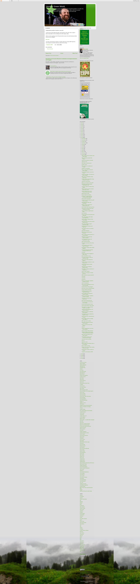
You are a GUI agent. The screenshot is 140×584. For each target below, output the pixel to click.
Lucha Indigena (82, 417)
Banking (81, 501)
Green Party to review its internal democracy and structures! (60, 71)
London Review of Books (84, 530)
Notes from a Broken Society (85, 423)
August (83, 144)
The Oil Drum (82, 474)
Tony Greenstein (83, 481)
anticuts (81, 368)
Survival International (83, 466)
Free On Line (82, 385)
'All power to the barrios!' (86, 181)
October (83, 141)
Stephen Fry (82, 548)
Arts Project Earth (83, 371)
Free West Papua (83, 387)
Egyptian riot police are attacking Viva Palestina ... (87, 312)
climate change (82, 508)
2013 (82, 133)
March (83, 151)
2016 (82, 128)
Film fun (83, 340)
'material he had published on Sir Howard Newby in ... (87, 310)
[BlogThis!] (58, 44)
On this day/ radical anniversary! (85, 426)
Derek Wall (86, 49)
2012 (82, 134)
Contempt (83, 252)
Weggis (81, 489)
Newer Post (48, 53)
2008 (82, 355)
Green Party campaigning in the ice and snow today (88, 285)
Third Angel (82, 478)
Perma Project (82, 434)
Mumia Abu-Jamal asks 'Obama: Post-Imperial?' (87, 323)
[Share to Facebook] (60, 44)
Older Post (74, 53)
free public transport (83, 518)
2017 (82, 127)
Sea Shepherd (82, 544)
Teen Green (82, 469)
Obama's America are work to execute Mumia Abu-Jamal (87, 191)
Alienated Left (82, 366)
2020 (82, 124)
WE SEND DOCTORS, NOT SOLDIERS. (86, 203)
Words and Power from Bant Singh (86, 491)
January (83, 154)
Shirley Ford (82, 456)
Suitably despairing (83, 465)
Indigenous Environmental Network (86, 405)
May (83, 148)
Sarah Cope (82, 453)
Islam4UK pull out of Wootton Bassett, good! (87, 267)
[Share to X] (59, 44)
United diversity (82, 486)
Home (61, 53)
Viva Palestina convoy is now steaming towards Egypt (87, 337)
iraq (80, 526)
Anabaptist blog (82, 367)
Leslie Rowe (82, 414)
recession (81, 543)
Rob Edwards (82, 447)
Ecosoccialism (82, 513)
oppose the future (83, 427)
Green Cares (82, 392)
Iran (80, 525)
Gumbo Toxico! (84, 164)
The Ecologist (82, 473)
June (83, 147)
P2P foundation (82, 428)
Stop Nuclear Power (83, 464)
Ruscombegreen (83, 452)
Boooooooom (82, 374)
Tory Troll (81, 482)
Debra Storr (82, 379)
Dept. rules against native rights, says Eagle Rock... (87, 217)
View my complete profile (84, 58)
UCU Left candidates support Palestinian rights (87, 224)
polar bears (82, 540)
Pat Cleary (81, 430)
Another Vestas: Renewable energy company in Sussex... (88, 179)
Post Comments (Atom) (54, 55)
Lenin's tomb (82, 413)
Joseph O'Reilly (82, 409)
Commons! (83, 279)
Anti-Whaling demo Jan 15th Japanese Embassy (86, 291)
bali (80, 500)
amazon (81, 497)
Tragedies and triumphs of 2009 (87, 351)
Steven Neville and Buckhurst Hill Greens (87, 462)
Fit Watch (81, 384)
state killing (82, 547)
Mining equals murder (85, 193)
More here (47, 39)
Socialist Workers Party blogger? (87, 286)
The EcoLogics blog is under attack (88, 305)
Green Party (82, 521)
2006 (82, 358)
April (83, 150)
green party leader (83, 522)
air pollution (82, 496)
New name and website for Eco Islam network (87, 335)
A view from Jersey (83, 362)
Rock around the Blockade (84, 448)
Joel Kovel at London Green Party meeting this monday (87, 209)
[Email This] (57, 44)
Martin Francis (82, 418)
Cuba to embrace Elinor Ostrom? (87, 330)
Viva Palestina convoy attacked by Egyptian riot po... (87, 314)
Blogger (86, 582)
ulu (80, 551)
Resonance (82, 443)
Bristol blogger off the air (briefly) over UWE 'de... (87, 319)
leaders (81, 527)
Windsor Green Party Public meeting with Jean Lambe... (88, 347)
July (83, 145)
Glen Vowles (82, 388)
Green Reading (82, 397)
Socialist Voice (82, 460)
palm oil (81, 535)
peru (80, 538)
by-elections (82, 505)
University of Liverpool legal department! (86, 298)
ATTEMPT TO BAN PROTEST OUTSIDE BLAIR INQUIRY (87, 197)
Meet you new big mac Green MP (87, 182)
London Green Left (83, 415)
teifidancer (81, 470)
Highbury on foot (83, 402)
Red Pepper (82, 440)
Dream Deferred (82, 380)
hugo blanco (82, 523)
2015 (82, 130)
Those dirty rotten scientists (86, 339)
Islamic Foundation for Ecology (85, 406)
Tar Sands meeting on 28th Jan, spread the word (87, 258)
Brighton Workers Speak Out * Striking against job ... (87, 205)
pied (80, 539)
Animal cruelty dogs (83, 499)
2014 (82, 131)
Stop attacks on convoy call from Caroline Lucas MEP (87, 307)
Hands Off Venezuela (83, 400)
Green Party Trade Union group (85, 396)
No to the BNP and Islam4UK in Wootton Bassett (87, 294)
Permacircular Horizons (84, 435)
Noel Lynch (82, 422)
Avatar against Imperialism (86, 198)
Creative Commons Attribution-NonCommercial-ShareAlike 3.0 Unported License (86, 572)
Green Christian (82, 393)
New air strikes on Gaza (86, 345)
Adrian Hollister (82, 363)
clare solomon (82, 506)
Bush (81, 504)
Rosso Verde (82, 449)
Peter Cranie (82, 436)
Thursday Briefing (83, 479)
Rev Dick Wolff (82, 444)
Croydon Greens (83, 376)
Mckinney (81, 531)
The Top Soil (82, 475)
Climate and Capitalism (84, 375)
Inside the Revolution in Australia (87, 160)
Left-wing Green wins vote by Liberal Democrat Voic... (88, 222)
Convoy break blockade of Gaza (87, 304)
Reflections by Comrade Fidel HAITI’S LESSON (87, 237)
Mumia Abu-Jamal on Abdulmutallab (88, 288)
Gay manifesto (84, 213)
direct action (82, 509)
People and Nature (83, 431)
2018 (82, 125)
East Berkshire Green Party (84, 383)
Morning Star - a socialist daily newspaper (87, 419)
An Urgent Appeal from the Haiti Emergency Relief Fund (87, 250)
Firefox (81, 517)
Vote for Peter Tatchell (85, 271)
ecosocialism (82, 514)
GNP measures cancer (84, 389)
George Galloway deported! (86, 289)
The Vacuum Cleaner (83, 477)
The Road (83, 276)
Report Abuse (83, 554)
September (84, 142)
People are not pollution (86, 168)
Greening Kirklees (83, 398)
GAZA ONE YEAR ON (85, 230)
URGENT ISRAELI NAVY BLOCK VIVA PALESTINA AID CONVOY (87, 332)
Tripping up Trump (83, 483)
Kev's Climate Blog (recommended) (86, 410)
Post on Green (82, 439)
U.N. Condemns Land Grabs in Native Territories (87, 246)
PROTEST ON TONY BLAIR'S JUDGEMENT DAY (87, 185)
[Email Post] (55, 44)
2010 (82, 137)
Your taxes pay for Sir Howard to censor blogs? (87, 302)
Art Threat (81, 370)
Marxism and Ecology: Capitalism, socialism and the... (87, 281)
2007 (82, 356)
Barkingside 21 (82, 372)
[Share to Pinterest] (61, 44)
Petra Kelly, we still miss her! (86, 163)
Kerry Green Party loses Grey (87, 300)
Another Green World (55, 6)
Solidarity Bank (82, 461)
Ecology (81, 512)
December (84, 138)
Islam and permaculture (86, 241)
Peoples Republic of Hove (84, 432)
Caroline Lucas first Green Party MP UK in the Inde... (88, 200)
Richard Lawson (82, 445)
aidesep (81, 495)
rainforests (82, 542)
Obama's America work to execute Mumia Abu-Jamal (88, 189)
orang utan (82, 534)
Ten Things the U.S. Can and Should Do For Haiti (87, 239)
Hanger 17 (82, 401)
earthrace (81, 510)
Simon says (82, 457)
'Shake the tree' (84, 161)
